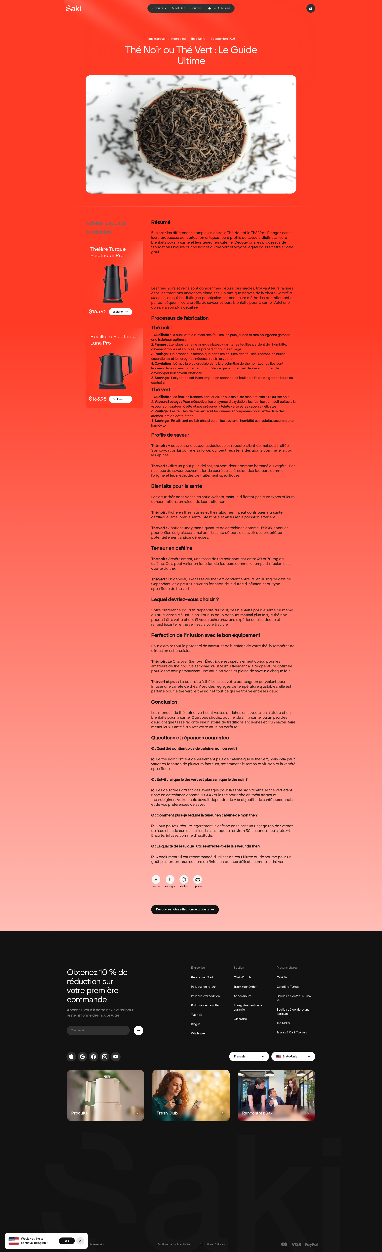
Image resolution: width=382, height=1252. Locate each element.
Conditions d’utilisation (213, 1244)
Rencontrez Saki (202, 977)
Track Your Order (245, 987)
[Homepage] (73, 8)
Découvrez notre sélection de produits (182, 909)
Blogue (195, 1024)
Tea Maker (283, 1023)
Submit (138, 1030)
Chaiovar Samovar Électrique (198, 661)
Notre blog (178, 39)
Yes (67, 1240)
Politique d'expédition (205, 996)
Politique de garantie (205, 1005)
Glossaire (240, 1019)
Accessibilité (242, 996)
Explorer (118, 311)
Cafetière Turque (288, 987)
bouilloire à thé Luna (202, 682)
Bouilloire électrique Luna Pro (294, 998)
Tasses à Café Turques (292, 1032)
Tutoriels (196, 1015)
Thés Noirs (198, 39)
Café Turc (283, 977)
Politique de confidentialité (174, 1244)
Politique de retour (203, 987)
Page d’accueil (156, 39)
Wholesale (198, 1033)
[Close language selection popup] (80, 1241)
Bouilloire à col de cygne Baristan (293, 1012)
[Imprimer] (197, 879)
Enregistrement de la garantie (248, 1008)
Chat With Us (242, 977)
